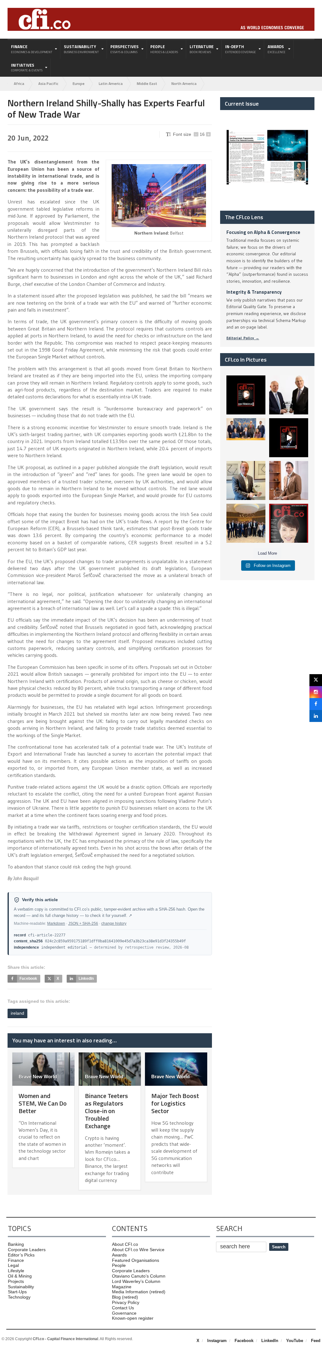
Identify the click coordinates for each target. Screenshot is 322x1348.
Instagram (217, 1340)
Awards (119, 1254)
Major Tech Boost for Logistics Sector (175, 1103)
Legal (13, 1265)
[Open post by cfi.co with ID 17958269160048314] (288, 437)
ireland (17, 1013)
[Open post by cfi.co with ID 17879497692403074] (288, 394)
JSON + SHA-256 (83, 923)
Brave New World (38, 1076)
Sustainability (21, 1286)
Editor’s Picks (21, 1254)
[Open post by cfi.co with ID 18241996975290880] (288, 523)
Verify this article (40, 899)
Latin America (111, 83)
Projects (16, 1281)
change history (113, 923)
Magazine (121, 1286)
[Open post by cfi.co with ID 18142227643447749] (245, 480)
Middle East (147, 83)
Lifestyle (16, 1270)
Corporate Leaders (27, 1249)
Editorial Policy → (242, 338)
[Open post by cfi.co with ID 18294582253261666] (245, 523)
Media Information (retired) (138, 1291)
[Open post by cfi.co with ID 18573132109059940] (245, 437)
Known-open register (132, 1318)
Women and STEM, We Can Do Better (43, 1103)
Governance (124, 1313)
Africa (19, 83)
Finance (16, 1260)
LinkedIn (269, 1340)
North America (184, 83)
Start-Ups (17, 1291)
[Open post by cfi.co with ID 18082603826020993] (288, 480)
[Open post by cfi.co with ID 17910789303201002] (245, 394)
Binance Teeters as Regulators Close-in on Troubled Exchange (106, 1111)
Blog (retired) (125, 1297)
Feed (315, 1340)
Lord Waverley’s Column (136, 1281)
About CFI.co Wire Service (138, 1249)
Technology (19, 1297)
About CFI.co (125, 1244)
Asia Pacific (48, 83)
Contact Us (123, 1307)
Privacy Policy (125, 1302)
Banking (16, 1244)
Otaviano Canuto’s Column (138, 1276)
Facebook (244, 1340)
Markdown (56, 923)
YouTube (294, 1340)
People (119, 1265)
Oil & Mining (20, 1276)
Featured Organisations (135, 1260)
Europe (79, 83)
